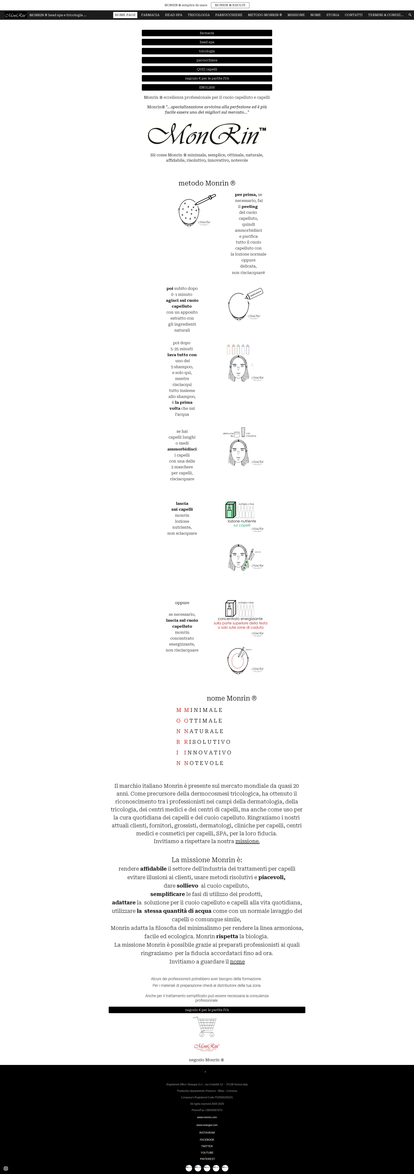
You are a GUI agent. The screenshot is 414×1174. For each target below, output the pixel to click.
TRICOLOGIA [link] (199, 15)
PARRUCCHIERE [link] (228, 15)
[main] (207, 105)
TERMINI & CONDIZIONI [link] (386, 15)
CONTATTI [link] (354, 15)
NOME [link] (315, 15)
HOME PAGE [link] (125, 15)
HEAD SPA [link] (173, 15)
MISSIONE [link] (296, 15)
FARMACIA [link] (150, 15)
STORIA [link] (332, 15)
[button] (410, 15)
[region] (207, 5)
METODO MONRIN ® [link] (265, 15)
